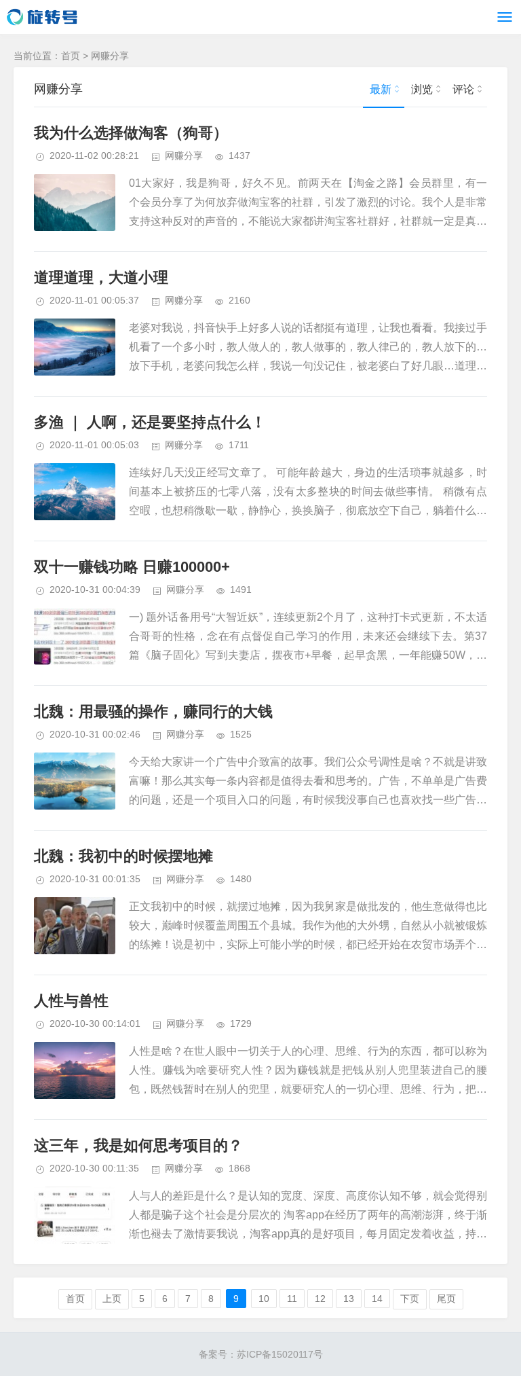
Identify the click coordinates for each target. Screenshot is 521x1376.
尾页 (446, 1298)
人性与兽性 (71, 1000)
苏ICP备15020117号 (280, 1354)
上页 (111, 1298)
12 (320, 1298)
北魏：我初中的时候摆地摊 (123, 856)
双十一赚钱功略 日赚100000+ (132, 566)
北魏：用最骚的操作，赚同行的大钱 (153, 711)
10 (263, 1298)
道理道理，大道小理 (101, 277)
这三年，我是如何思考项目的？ (138, 1145)
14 (377, 1298)
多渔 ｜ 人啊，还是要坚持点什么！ (150, 422)
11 (292, 1298)
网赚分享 (110, 55)
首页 (70, 55)
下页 (409, 1298)
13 (348, 1298)
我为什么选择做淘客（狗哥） (131, 132)
